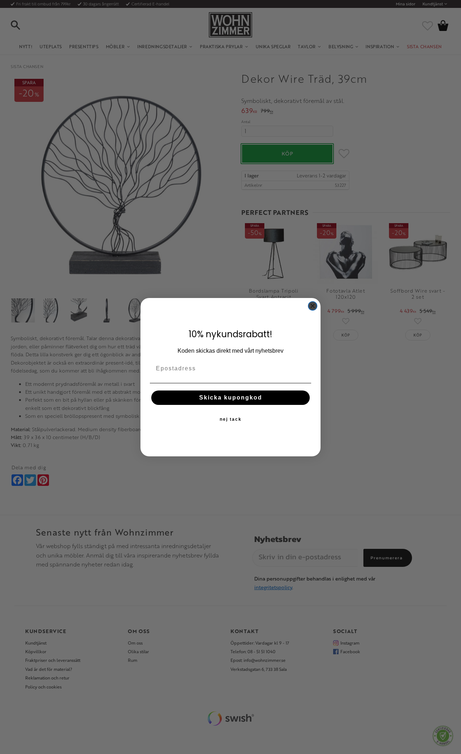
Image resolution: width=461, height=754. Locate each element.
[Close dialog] (312, 306)
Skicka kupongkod (230, 397)
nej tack (231, 418)
